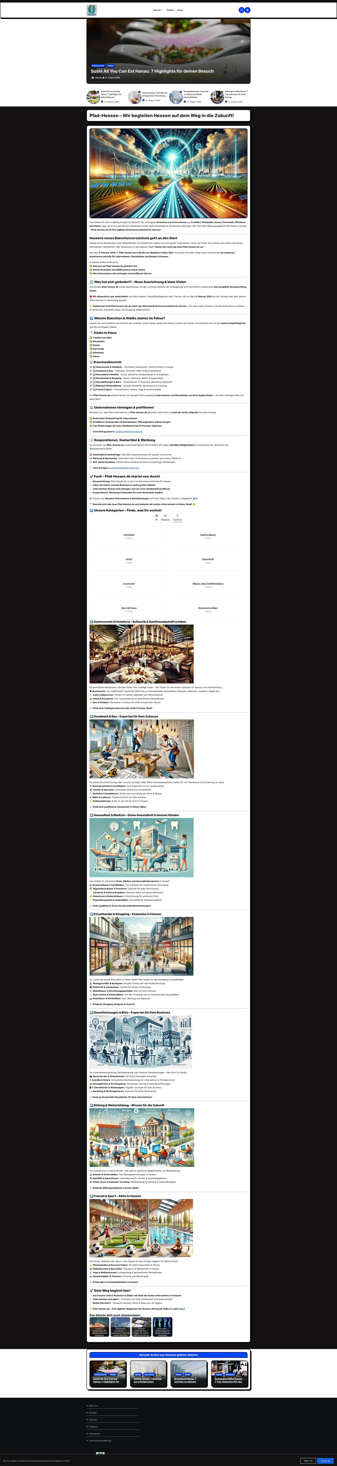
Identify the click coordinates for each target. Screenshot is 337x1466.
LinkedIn (93, 1419)
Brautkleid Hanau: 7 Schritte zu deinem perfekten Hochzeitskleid (196, 94)
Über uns (93, 1405)
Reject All (308, 1461)
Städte (170, 10)
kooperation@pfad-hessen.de (124, 468)
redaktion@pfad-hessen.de (129, 431)
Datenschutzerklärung (100, 1440)
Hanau (110, 65)
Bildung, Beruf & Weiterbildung (208, 583)
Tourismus (149, 1374)
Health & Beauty (208, 534)
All (156, 519)
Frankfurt (177, 519)
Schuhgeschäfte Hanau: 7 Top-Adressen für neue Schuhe (236, 94)
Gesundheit (208, 559)
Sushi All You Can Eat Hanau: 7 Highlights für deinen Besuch (152, 71)
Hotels (129, 559)
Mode (187, 1374)
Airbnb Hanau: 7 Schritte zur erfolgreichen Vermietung (148, 1381)
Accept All (325, 1461)
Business (165, 519)
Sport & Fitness (129, 608)
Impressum (94, 1433)
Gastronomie (98, 65)
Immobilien (129, 534)
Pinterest (93, 1426)
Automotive (129, 583)
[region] (168, 1460)
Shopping (230, 1374)
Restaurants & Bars (208, 608)
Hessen (157, 10)
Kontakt (93, 1412)
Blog (180, 10)
